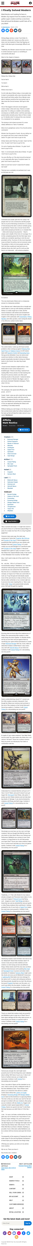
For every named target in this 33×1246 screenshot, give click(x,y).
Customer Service (15, 1204)
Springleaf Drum (12, 466)
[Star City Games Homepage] (16, 3)
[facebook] (23, 1233)
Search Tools (14, 1181)
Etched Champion (12, 441)
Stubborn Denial (15, 351)
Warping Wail (26, 349)
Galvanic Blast (11, 474)
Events (11, 1185)
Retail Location (15, 1212)
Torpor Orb (10, 508)
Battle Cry (20, 1103)
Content (12, 1188)
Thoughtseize (11, 506)
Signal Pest (10, 449)
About (11, 1208)
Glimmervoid (11, 484)
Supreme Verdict (12, 353)
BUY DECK (25, 430)
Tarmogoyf (11, 795)
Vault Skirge (11, 456)
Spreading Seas (24, 353)
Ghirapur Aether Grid (13, 502)
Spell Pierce (5, 351)
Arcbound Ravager (12, 439)
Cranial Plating (11, 462)
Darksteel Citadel (12, 482)
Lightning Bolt (6, 977)
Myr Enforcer (25, 538)
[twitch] (4, 1233)
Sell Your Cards (15, 1192)
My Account (13, 1196)
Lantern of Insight (21, 1093)
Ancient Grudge (11, 494)
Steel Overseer (11, 454)
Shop (11, 1177)
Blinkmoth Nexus (12, 480)
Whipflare (10, 510)
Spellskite (10, 451)
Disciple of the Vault (10, 540)
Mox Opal (10, 464)
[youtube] (9, 1233)
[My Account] (30, 3)
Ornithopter (10, 447)
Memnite (10, 445)
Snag (10, 584)
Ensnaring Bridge (12, 500)
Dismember (10, 498)
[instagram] (18, 1233)
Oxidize (20, 1079)
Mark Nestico (6, 27)
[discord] (14, 1233)
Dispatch (10, 472)
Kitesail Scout (18, 899)
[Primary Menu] (2, 3)
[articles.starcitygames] (16, 1237)
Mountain (10, 488)
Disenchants (23, 317)
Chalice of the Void (13, 496)
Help (11, 1200)
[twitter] (28, 1233)
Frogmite (18, 538)
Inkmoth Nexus (11, 486)
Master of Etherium (13, 443)
